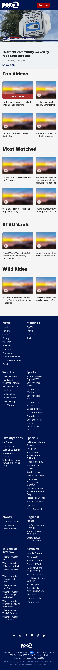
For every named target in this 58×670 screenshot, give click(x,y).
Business (6, 345)
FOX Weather (9, 405)
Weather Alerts (9, 376)
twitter (43, 635)
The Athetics (33, 416)
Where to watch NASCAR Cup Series (10, 579)
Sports (31, 372)
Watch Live (43, 5)
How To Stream (35, 553)
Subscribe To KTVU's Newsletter (36, 589)
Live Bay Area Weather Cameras (11, 381)
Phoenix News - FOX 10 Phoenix (35, 533)
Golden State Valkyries (33, 403)
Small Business (9, 528)
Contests (31, 334)
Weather (8, 372)
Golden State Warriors (33, 391)
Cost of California (11, 449)
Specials (32, 438)
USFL (29, 430)
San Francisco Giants (34, 397)
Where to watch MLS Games (10, 618)
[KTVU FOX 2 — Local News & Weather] (11, 5)
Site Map (31, 594)
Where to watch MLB (10, 571)
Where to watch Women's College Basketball (11, 604)
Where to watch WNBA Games (10, 612)
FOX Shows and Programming (34, 569)
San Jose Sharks (35, 419)
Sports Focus (33, 471)
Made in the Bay (35, 461)
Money (7, 517)
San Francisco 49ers (34, 384)
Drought (6, 338)
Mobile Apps (33, 584)
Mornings (33, 323)
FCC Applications (35, 602)
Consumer (7, 349)
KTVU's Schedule (35, 574)
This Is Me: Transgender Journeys (33, 482)
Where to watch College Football (10, 564)
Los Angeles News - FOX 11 (36, 526)
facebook (26, 635)
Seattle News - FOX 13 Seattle (34, 539)
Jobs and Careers (35, 560)
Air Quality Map (10, 386)
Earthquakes (8, 393)
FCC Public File (34, 598)
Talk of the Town (35, 475)
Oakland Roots (34, 408)
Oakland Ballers (34, 412)
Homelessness (9, 446)
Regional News (33, 518)
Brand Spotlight (34, 508)
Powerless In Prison (8, 455)
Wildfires (6, 341)
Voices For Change (36, 497)
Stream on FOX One (9, 550)
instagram (32, 635)
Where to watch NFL (10, 558)
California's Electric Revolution (36, 444)
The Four (31, 448)
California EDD (9, 442)
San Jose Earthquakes (33, 425)
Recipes (30, 338)
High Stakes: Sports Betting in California (35, 455)
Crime (5, 334)
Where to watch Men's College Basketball (10, 594)
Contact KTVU (34, 564)
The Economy (9, 524)
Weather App (8, 401)
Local (5, 327)
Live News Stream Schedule (36, 579)
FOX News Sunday (11, 360)
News (6, 323)
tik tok (37, 635)
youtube (20, 635)
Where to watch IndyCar (10, 587)
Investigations (12, 438)
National (6, 330)
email (14, 635)
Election (6, 364)
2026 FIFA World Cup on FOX (35, 378)
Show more (9, 65)
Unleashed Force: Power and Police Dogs (11, 462)
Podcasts (7, 352)
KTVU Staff (32, 556)
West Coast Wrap (11, 356)
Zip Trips (31, 327)
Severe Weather (10, 397)
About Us (33, 548)
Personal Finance (11, 521)
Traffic (30, 330)
